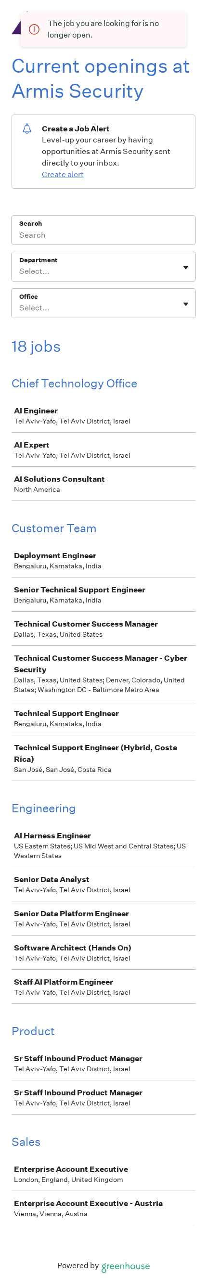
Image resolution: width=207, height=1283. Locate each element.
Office (28, 297)
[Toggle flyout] (186, 267)
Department (38, 260)
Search (30, 223)
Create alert (63, 174)
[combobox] (20, 271)
